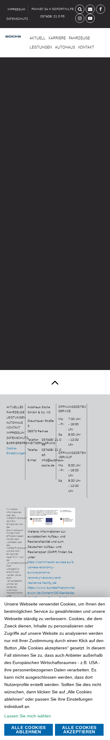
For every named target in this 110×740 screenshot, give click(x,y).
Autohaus (65, 47)
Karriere (57, 37)
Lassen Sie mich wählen (27, 715)
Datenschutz (17, 438)
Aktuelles (14, 407)
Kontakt (86, 47)
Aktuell (38, 37)
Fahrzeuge (79, 37)
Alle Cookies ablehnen (28, 729)
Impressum (15, 432)
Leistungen (41, 47)
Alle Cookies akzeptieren (79, 729)
